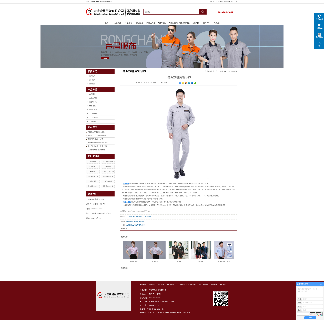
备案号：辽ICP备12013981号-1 (152, 309)
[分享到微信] (195, 83)
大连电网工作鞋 (108, 162)
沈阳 (157, 313)
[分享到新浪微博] (186, 83)
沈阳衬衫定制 (92, 186)
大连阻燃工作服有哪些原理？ (136, 225)
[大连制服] (178, 250)
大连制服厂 (93, 167)
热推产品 (143, 313)
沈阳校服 (108, 167)
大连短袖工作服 (108, 176)
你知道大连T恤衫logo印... (96, 132)
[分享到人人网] (192, 83)
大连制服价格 (146, 216)
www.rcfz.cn (154, 305)
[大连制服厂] (156, 250)
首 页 (217, 71)
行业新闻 (92, 80)
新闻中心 (225, 71)
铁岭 (161, 313)
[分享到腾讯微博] (189, 83)
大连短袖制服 (107, 181)
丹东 (184, 313)
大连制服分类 (137, 216)
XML (236, 2)
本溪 (188, 313)
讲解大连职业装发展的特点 (135, 222)
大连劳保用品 (184, 23)
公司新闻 (92, 76)
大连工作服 (150, 23)
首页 (106, 23)
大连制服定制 (132, 261)
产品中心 (128, 23)
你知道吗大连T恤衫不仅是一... (98, 150)
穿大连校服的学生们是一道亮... (98, 146)
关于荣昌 (117, 23)
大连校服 (139, 23)
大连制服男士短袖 (224, 261)
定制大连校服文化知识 (95, 139)
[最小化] (321, 284)
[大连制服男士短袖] (224, 250)
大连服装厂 (93, 121)
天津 (167, 313)
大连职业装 (162, 23)
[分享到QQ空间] (183, 83)
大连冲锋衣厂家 (92, 176)
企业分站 (220, 2)
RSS (232, 2)
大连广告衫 (93, 110)
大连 (164, 313)
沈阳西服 (93, 181)
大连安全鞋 (173, 23)
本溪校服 (93, 162)
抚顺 (178, 313)
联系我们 (217, 23)
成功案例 (195, 23)
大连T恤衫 (92, 106)
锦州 (171, 313)
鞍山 (174, 313)
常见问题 (92, 84)
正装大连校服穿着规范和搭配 (97, 143)
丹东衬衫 (93, 171)
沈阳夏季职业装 (108, 186)
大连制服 (129, 216)
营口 (181, 313)
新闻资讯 (206, 23)
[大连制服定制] (133, 250)
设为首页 (212, 2)
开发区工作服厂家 (108, 171)
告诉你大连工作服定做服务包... (98, 136)
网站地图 (227, 2)
